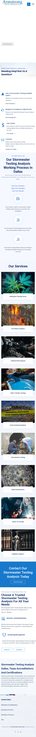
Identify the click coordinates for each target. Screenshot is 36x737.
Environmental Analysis (18, 425)
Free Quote (10, 133)
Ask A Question (10, 103)
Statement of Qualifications (9, 705)
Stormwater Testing (18, 457)
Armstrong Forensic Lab (17, 726)
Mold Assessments (18, 490)
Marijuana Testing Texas (18, 296)
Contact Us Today (11, 149)
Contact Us (7, 649)
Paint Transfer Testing (18, 393)
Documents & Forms (7, 710)
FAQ (2, 719)
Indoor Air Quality (18, 522)
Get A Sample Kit (11, 117)
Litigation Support (18, 554)
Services (9, 612)
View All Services (7, 44)
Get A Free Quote (18, 582)
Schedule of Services (7, 715)
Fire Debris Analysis (18, 329)
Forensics (10, 686)
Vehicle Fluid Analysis (18, 361)
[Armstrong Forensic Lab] (12, 2)
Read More (19, 649)
